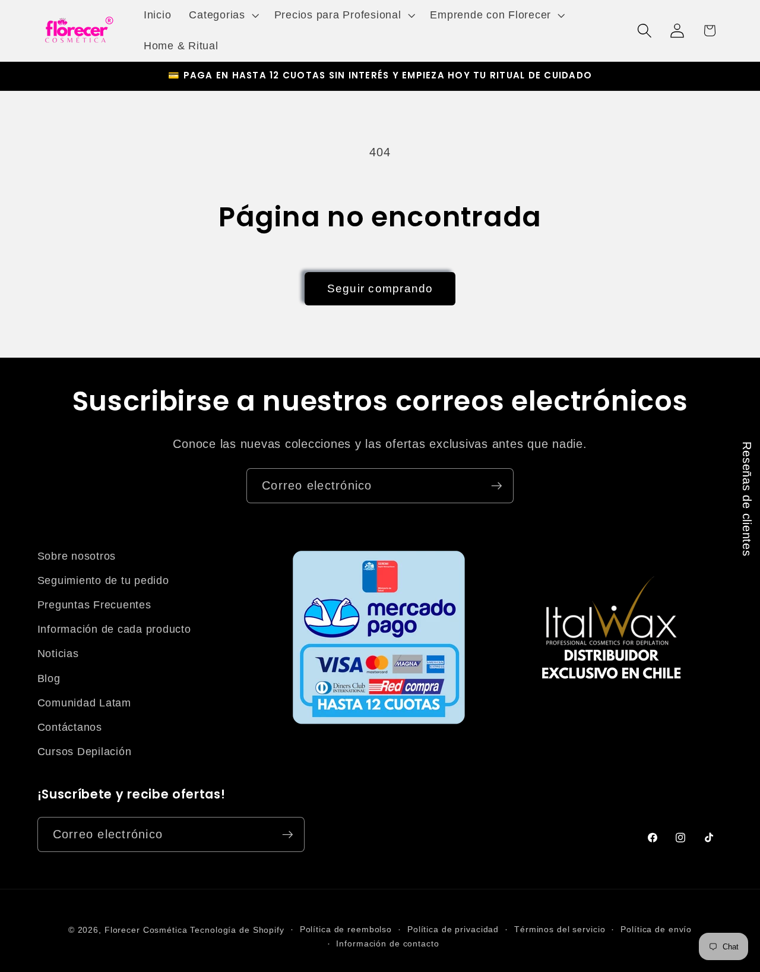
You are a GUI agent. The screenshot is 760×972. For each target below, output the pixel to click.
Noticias (58, 653)
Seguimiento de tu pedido (103, 580)
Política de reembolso (346, 929)
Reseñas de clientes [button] (746, 498)
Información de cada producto (114, 629)
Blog (49, 678)
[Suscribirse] (496, 485)
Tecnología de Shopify (237, 930)
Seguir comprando (380, 288)
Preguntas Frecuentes (94, 605)
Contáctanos (69, 727)
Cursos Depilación (84, 752)
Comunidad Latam (84, 703)
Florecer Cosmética (146, 930)
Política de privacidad (453, 929)
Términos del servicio (559, 929)
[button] (222, 15)
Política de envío (656, 929)
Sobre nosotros (76, 556)
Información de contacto (387, 943)
